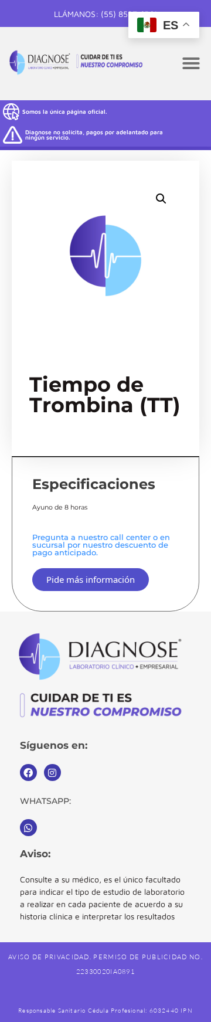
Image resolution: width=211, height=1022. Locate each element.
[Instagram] (52, 772)
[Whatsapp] (28, 827)
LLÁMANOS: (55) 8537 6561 (105, 14)
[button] (191, 63)
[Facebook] (28, 772)
